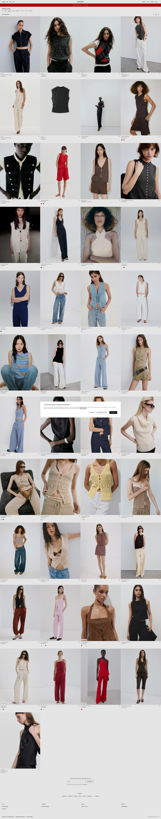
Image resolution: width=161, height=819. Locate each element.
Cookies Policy (83, 408)
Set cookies (91, 412)
